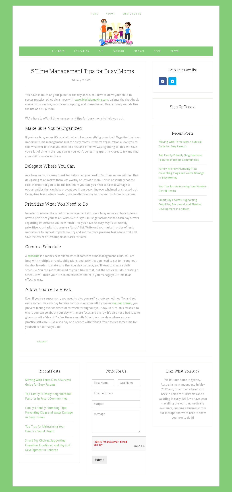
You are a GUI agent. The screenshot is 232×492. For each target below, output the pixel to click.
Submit (99, 459)
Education (42, 341)
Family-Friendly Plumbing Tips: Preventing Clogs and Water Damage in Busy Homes (181, 173)
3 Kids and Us (116, 32)
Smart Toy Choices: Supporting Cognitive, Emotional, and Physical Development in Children (180, 204)
